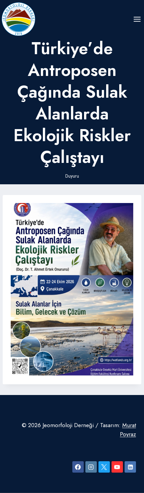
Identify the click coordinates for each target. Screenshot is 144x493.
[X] (104, 467)
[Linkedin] (130, 467)
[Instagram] (91, 467)
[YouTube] (117, 467)
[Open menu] (137, 19)
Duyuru (72, 176)
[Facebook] (78, 467)
